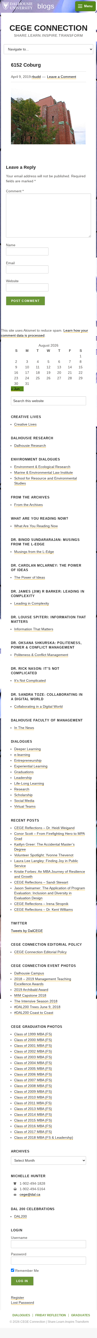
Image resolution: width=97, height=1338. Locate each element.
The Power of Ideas (29, 577)
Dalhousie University (17, 6)
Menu (88, 6)
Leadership (23, 778)
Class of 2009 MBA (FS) (33, 1092)
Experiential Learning (31, 766)
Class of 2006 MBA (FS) (33, 1074)
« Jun (15, 389)
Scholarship (23, 795)
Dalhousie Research (30, 445)
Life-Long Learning (29, 783)
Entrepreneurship (28, 760)
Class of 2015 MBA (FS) (33, 1120)
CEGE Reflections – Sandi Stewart (41, 882)
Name (10, 245)
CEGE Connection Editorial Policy (40, 952)
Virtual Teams (25, 806)
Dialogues (21, 1315)
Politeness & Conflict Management (41, 655)
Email (10, 263)
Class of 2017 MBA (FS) (33, 1132)
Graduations (24, 772)
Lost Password (22, 1303)
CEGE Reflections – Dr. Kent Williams (43, 909)
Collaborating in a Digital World (38, 706)
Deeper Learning (27, 749)
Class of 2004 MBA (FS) (33, 1063)
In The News (24, 728)
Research (21, 789)
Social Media (24, 801)
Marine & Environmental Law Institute (43, 472)
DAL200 (20, 1216)
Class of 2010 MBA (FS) (33, 1097)
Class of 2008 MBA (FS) (33, 1086)
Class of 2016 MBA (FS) (33, 1126)
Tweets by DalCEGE (27, 931)
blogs (45, 6)
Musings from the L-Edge (34, 552)
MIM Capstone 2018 (30, 995)
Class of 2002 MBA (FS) (33, 1051)
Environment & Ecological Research (42, 467)
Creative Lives (25, 424)
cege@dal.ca (30, 1194)
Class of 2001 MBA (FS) (33, 1046)
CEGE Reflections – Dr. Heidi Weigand (44, 828)
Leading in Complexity (31, 603)
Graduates (80, 1315)
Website (12, 281)
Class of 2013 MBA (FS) (33, 1109)
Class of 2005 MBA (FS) (33, 1069)
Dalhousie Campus (29, 973)
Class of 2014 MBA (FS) (33, 1114)
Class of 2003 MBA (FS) (33, 1057)
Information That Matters (33, 629)
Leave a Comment (61, 77)
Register (17, 1298)
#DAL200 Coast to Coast (33, 1013)
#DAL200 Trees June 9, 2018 (37, 1007)
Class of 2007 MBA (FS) (33, 1080)
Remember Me (26, 1271)
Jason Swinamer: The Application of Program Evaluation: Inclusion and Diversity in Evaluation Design (49, 893)
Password (18, 1254)
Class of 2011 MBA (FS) (33, 1103)
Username (19, 1238)
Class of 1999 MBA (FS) (33, 1034)
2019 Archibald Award (31, 990)
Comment (15, 191)
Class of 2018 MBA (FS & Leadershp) (43, 1137)
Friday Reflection (50, 1315)
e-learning (22, 755)
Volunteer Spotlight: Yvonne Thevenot (43, 855)
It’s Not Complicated (30, 680)
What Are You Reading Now (36, 526)
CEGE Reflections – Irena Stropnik (41, 904)
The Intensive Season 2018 (35, 1001)
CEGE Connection (48, 27)
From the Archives (28, 505)
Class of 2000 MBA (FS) (33, 1040)
